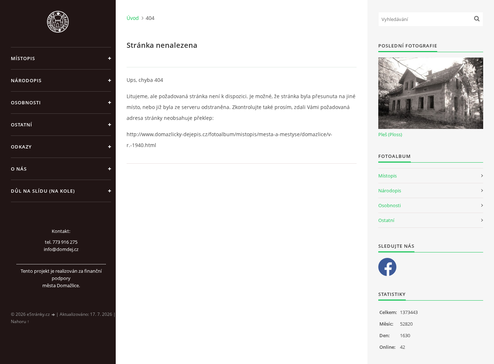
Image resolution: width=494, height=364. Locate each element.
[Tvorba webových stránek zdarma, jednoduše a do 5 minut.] (53, 315)
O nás (19, 169)
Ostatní (21, 124)
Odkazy (21, 146)
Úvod (133, 17)
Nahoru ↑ (20, 321)
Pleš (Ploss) (390, 134)
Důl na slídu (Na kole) (43, 191)
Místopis (23, 58)
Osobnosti (26, 102)
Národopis (26, 80)
